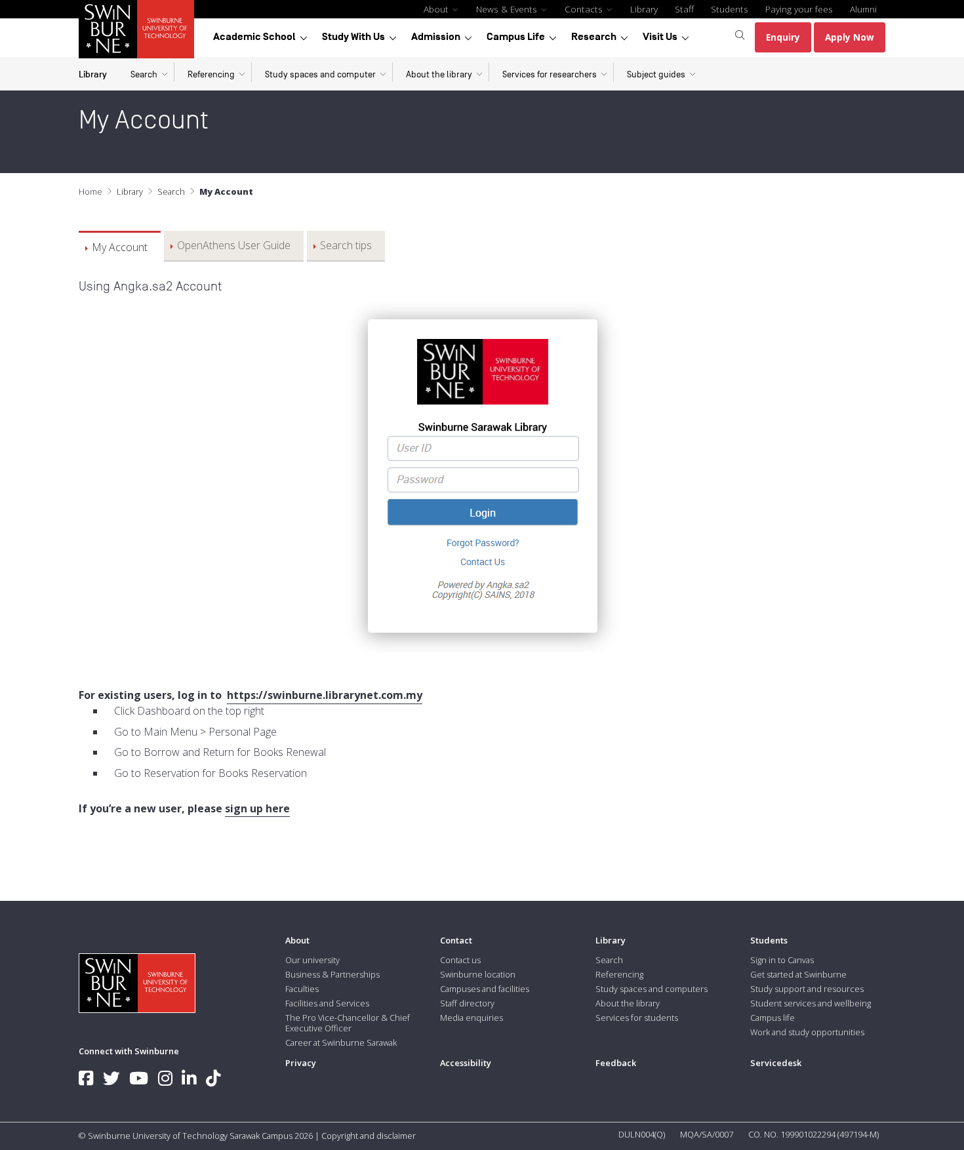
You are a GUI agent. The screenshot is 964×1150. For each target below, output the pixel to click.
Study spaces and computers (651, 989)
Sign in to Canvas (782, 960)
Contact (456, 940)
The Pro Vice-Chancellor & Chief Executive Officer (347, 1023)
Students (729, 9)
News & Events (508, 9)
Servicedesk (775, 1063)
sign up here (257, 809)
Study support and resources (807, 989)
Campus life (772, 1017)
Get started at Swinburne (798, 974)
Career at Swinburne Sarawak (341, 1042)
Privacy (300, 1063)
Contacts (585, 9)
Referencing (211, 74)
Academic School (254, 36)
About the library (439, 74)
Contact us (460, 960)
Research (593, 36)
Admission (435, 36)
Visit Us (660, 36)
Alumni (863, 9)
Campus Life (516, 36)
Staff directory (467, 1003)
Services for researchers (549, 74)
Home (90, 191)
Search (144, 74)
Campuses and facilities (484, 989)
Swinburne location (477, 974)
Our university (312, 960)
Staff (684, 9)
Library (644, 9)
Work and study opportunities (807, 1032)
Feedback (615, 1063)
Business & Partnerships (332, 974)
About (437, 9)
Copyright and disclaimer (368, 1135)
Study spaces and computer (320, 74)
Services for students (636, 1017)
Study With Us (353, 36)
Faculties (302, 989)
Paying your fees (799, 9)
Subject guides (656, 74)
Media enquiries (471, 1017)
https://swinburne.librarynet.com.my (324, 695)
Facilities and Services (327, 1003)
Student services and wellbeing (810, 1003)
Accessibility (465, 1063)
